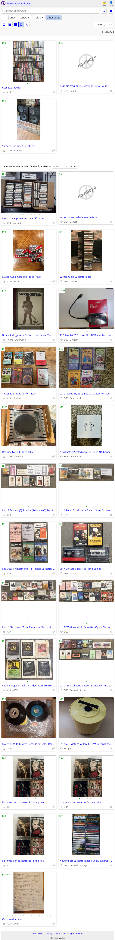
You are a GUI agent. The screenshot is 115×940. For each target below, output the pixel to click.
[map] (27, 24)
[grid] (15, 24)
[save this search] (111, 11)
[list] (4, 24)
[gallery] (21, 24)
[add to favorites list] (4, 92)
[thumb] (10, 24)
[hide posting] (53, 92)
